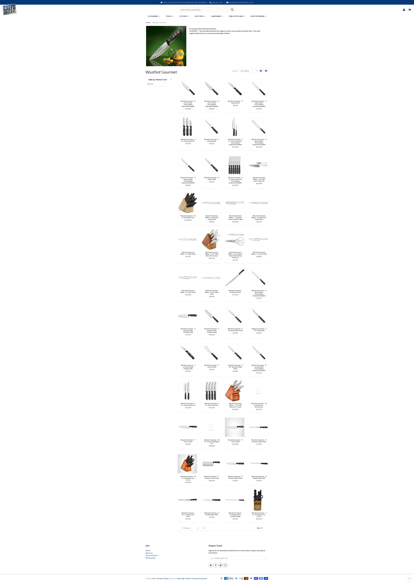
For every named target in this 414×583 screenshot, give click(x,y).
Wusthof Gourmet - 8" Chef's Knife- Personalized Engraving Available (188, 103)
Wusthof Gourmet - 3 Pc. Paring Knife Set (188, 140)
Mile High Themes (184, 578)
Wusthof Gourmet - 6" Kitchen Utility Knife (235, 477)
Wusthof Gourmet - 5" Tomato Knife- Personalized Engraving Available (188, 180)
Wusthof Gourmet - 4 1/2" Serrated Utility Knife (235, 367)
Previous (187, 528)
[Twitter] (211, 565)
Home (148, 22)
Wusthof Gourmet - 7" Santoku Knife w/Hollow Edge (211, 330)
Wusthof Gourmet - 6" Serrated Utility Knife (259, 441)
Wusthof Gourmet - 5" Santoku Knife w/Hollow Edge (188, 330)
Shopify (166, 578)
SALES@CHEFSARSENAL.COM (241, 2)
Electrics (199, 16)
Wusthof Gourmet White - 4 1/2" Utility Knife (212, 292)
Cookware (153, 16)
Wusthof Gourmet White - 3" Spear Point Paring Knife (259, 217)
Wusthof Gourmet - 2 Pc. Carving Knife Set (188, 404)
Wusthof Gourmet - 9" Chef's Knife (235, 441)
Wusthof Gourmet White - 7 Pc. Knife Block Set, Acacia (235, 405)
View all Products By (157, 80)
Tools (169, 16)
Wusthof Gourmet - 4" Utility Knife (211, 178)
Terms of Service (152, 555)
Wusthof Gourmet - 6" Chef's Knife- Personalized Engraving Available (211, 103)
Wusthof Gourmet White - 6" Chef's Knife (259, 253)
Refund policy (151, 558)
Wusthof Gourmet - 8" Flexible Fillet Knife (259, 477)
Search (148, 550)
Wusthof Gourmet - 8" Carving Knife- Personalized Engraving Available (259, 367)
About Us (149, 553)
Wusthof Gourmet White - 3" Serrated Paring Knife (211, 217)
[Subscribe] (266, 558)
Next (259, 528)
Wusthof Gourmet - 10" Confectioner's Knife (188, 514)
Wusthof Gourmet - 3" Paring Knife (235, 102)
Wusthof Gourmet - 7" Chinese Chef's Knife (211, 477)
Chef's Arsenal (157, 578)
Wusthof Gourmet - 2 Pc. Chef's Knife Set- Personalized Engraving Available (235, 141)
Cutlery (183, 16)
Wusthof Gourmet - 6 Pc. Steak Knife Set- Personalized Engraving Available (235, 180)
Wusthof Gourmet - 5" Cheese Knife (211, 366)
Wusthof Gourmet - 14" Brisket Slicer (235, 291)
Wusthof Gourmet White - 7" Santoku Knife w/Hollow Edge (235, 217)
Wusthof (150, 84)
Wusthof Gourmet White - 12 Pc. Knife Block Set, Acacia (212, 254)
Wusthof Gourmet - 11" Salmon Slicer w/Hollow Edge (235, 514)
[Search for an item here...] (232, 9)
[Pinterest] (220, 565)
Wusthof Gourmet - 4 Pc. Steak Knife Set (212, 404)
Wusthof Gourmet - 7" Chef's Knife (188, 441)
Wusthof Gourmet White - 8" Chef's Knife (188, 291)
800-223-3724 (217, 3)
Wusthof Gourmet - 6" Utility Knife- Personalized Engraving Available (259, 103)
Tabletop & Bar (236, 16)
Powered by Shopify (199, 578)
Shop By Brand (257, 16)
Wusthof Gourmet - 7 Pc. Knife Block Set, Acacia (259, 514)
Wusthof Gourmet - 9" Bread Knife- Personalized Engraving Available (259, 141)
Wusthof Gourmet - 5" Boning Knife (211, 140)
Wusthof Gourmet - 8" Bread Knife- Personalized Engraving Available (259, 293)
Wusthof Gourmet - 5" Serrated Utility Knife (235, 329)
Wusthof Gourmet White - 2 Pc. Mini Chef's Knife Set (259, 179)
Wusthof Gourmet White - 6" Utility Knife (188, 253)
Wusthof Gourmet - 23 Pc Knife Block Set (188, 216)
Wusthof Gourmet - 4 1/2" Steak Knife (259, 329)
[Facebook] (215, 565)
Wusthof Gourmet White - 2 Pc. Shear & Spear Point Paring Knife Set (235, 254)
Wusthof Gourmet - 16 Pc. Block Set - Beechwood (259, 405)
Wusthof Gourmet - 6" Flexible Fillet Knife (211, 514)
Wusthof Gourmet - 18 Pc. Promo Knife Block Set (212, 441)
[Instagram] (225, 565)
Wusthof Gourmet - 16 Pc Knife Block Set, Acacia (188, 478)
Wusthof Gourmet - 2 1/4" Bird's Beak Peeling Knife (188, 367)
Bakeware (216, 16)
